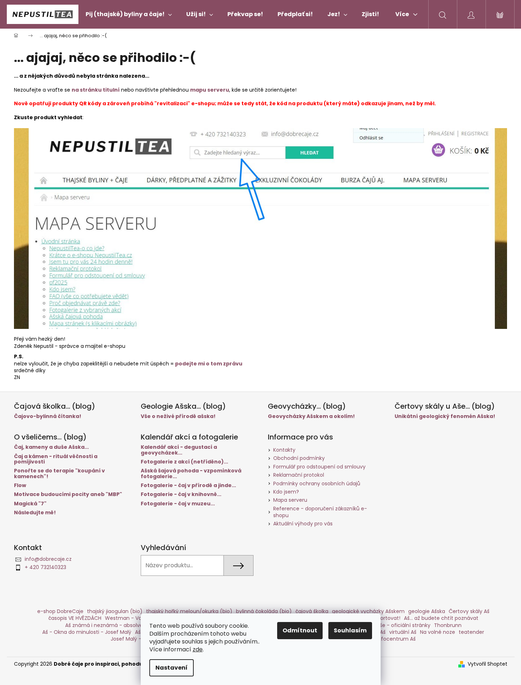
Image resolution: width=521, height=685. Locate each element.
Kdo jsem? (286, 491)
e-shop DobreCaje (60, 611)
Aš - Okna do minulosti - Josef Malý (86, 632)
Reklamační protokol (298, 474)
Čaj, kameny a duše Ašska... (51, 447)
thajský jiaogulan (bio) (115, 611)
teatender (471, 632)
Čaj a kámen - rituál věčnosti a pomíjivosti (55, 459)
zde (198, 649)
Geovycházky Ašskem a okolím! (311, 416)
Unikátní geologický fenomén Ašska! (445, 416)
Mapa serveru (290, 500)
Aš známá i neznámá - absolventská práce (119, 625)
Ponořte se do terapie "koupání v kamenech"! (59, 473)
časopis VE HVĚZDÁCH (74, 618)
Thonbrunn (448, 625)
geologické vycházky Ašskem (368, 611)
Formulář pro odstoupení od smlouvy (319, 466)
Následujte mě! (35, 512)
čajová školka (311, 611)
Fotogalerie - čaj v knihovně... (181, 494)
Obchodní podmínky (299, 458)
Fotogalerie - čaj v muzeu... (178, 503)
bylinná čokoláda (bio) (264, 611)
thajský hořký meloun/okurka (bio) (189, 611)
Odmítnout (300, 630)
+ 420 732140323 (45, 567)
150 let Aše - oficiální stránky (395, 625)
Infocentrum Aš (396, 638)
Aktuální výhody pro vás (303, 523)
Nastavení (171, 668)
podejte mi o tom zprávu (208, 363)
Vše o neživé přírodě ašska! (178, 416)
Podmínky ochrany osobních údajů (316, 483)
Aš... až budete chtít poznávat (441, 618)
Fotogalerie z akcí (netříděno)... (184, 462)
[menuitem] (128, 14)
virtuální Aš (402, 632)
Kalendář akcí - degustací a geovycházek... (179, 450)
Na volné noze (437, 632)
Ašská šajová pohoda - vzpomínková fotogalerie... (191, 473)
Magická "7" (30, 503)
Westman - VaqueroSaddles (140, 618)
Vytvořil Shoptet (487, 664)
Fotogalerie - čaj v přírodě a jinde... (188, 485)
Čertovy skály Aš (469, 611)
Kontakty (284, 449)
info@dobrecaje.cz (48, 559)
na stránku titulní (96, 89)
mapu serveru (209, 89)
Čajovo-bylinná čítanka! (47, 416)
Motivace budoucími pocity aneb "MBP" (68, 494)
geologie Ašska (426, 611)
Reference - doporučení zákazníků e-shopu (320, 512)
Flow (20, 485)
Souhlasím (350, 630)
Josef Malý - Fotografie (140, 638)
